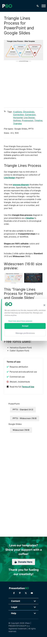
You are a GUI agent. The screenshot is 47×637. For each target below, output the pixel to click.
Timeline (38, 120)
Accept (25, 326)
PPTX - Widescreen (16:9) (25, 418)
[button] (44, 305)
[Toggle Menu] (44, 6)
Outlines (17, 120)
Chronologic (28, 111)
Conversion (30, 114)
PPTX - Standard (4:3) (23, 409)
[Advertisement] (23, 84)
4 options (17, 111)
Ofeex (27, 623)
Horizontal (18, 117)
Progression (27, 120)
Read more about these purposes (20, 321)
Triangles (17, 123)
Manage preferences (25, 333)
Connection (18, 114)
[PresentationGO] (7, 6)
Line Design (29, 117)
